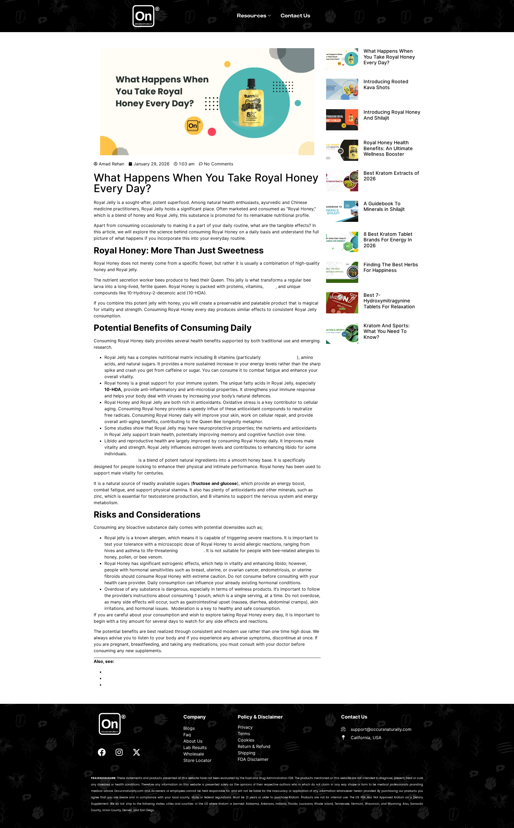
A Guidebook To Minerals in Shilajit (139, 684)
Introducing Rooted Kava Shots (386, 84)
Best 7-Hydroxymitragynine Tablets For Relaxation (389, 300)
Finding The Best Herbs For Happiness (391, 267)
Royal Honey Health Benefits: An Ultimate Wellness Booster (164, 678)
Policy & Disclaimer (260, 717)
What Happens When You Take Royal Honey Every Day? (389, 56)
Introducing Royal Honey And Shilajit (141, 671)
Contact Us (295, 16)
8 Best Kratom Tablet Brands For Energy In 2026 (388, 239)
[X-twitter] (136, 752)
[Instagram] (119, 752)
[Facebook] (102, 752)
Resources (251, 16)
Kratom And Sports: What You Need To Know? (387, 331)
